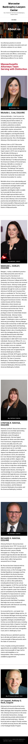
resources (17, 297)
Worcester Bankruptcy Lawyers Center (14, 7)
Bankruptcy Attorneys (14, 365)
